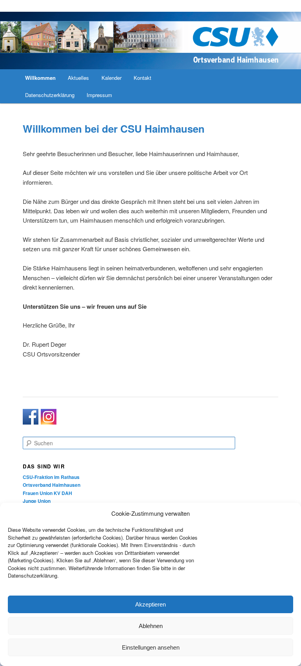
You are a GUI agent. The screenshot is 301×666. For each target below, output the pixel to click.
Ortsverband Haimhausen (51, 484)
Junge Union (37, 500)
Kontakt (142, 77)
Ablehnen (151, 626)
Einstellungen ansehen (151, 647)
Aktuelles (78, 77)
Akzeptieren (150, 604)
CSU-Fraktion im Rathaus (51, 477)
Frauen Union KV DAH (47, 493)
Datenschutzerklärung (49, 95)
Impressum (99, 95)
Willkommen (40, 77)
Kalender (111, 77)
